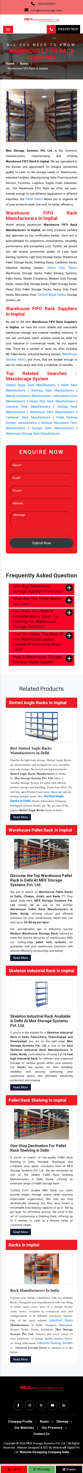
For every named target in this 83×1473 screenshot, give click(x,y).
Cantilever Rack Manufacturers (28, 417)
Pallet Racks (34, 199)
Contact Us (41, 1434)
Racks (24, 63)
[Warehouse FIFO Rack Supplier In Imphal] (41, 115)
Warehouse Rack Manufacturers (52, 412)
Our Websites (24, 1428)
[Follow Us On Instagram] (30, 1405)
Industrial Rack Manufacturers (28, 406)
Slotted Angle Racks (52, 294)
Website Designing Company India (44, 1452)
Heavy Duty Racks (62, 268)
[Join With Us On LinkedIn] (64, 1405)
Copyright (9, 1443)
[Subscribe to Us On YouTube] (52, 1405)
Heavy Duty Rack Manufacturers (52, 401)
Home (10, 63)
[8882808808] (51, 29)
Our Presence (52, 1428)
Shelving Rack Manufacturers (52, 390)
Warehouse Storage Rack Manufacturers (33, 433)
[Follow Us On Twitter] (41, 1405)
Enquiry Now (68, 29)
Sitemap (62, 1421)
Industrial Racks (61, 1320)
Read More (20, 817)
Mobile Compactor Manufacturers (28, 396)
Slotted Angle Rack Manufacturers (31, 385)
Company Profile (20, 1421)
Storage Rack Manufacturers (52, 428)
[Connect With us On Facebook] (18, 1405)
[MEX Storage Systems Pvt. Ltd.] (41, 1390)
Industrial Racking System (55, 1343)
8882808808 (46, 4)
